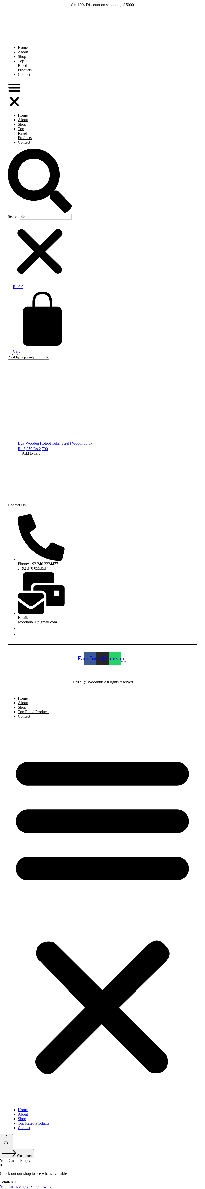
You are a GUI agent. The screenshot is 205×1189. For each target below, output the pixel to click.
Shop (22, 124)
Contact (24, 74)
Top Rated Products (25, 65)
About (23, 120)
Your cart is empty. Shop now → (26, 1186)
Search (13, 216)
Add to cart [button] (31, 453)
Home (23, 115)
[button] (14, 95)
